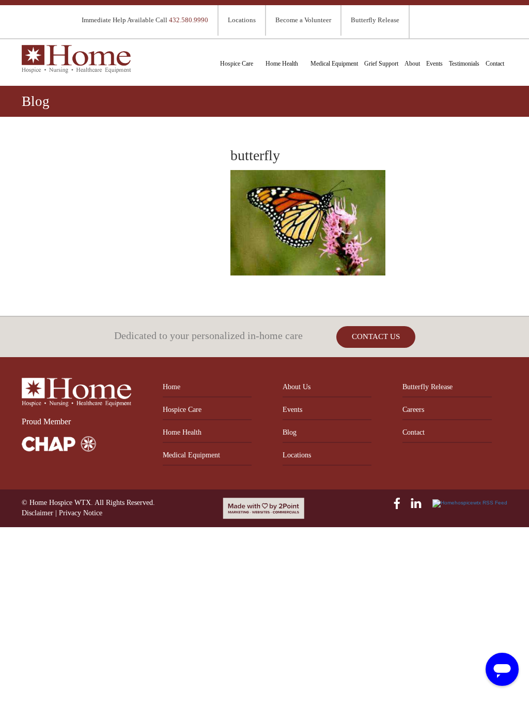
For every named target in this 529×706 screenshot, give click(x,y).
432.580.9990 (188, 20)
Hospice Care (236, 63)
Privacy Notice (80, 513)
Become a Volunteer (303, 20)
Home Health (282, 63)
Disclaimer (37, 513)
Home (171, 387)
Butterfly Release (375, 20)
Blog (290, 432)
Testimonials (464, 63)
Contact (495, 63)
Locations (242, 20)
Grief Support (381, 63)
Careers (413, 409)
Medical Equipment (334, 63)
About (412, 63)
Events (434, 63)
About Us (296, 387)
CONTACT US (376, 336)
